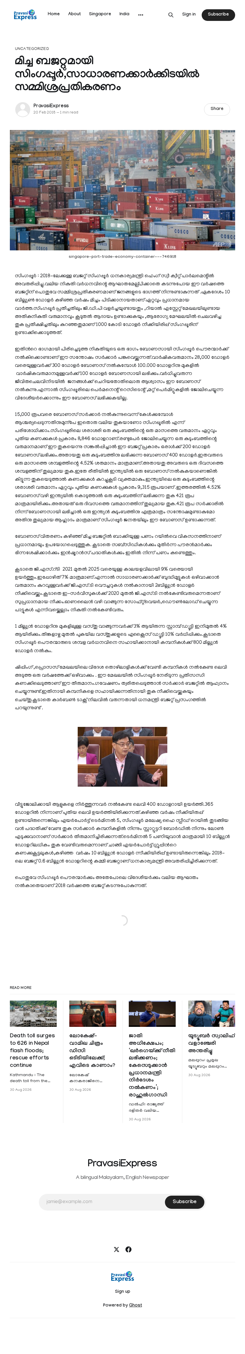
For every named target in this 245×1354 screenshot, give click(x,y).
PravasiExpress (51, 106)
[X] (117, 1249)
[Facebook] (128, 1249)
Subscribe (218, 15)
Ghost (135, 1306)
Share (217, 109)
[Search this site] (171, 15)
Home (54, 14)
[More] (141, 15)
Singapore (100, 14)
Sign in (189, 15)
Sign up (122, 1292)
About (74, 14)
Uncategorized (32, 49)
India (124, 14)
